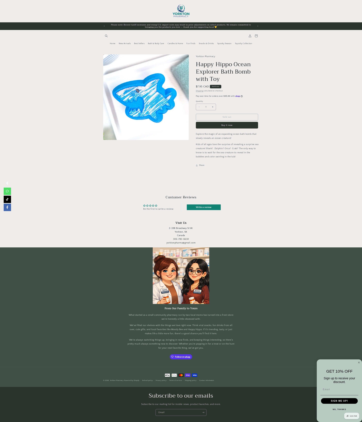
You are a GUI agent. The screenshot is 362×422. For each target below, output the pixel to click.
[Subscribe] (203, 412)
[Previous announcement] (104, 26)
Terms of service (175, 380)
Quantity (199, 101)
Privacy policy (161, 380)
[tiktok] (7, 199)
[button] (106, 36)
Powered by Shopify (132, 380)
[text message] (7, 191)
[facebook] (7, 207)
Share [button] (201, 165)
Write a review (203, 207)
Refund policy (147, 380)
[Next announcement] (258, 26)
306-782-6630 (181, 239)
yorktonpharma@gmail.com (181, 242)
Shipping (199, 91)
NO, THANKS (339, 409)
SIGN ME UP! (339, 401)
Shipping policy (191, 380)
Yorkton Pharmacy (117, 380)
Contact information (206, 380)
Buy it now (226, 125)
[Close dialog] (359, 362)
